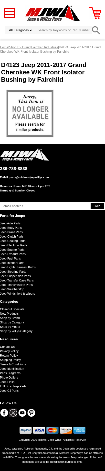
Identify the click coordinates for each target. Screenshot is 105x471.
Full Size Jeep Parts (13, 386)
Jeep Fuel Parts (10, 258)
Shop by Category (12, 322)
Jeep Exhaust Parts (13, 254)
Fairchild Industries (44, 47)
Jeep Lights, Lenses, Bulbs (18, 267)
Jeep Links (7, 382)
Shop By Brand (20, 47)
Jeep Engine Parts (12, 249)
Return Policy (9, 355)
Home (4, 47)
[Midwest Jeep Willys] (52, 13)
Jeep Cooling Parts (12, 241)
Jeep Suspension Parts (15, 276)
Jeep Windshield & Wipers (17, 293)
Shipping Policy (10, 360)
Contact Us (7, 347)
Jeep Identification (12, 369)
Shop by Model (10, 327)
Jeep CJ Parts (9, 390)
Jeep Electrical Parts (13, 245)
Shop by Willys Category (16, 331)
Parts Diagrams (10, 373)
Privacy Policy (9, 351)
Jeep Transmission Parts (16, 285)
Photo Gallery (9, 377)
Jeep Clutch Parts (11, 236)
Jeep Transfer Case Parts (17, 280)
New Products (9, 313)
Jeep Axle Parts (10, 223)
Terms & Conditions (13, 364)
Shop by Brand (10, 318)
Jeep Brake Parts (11, 232)
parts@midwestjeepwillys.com (29, 177)
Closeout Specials (12, 309)
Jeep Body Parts (11, 228)
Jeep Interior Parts (12, 263)
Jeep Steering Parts (13, 271)
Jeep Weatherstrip (12, 289)
